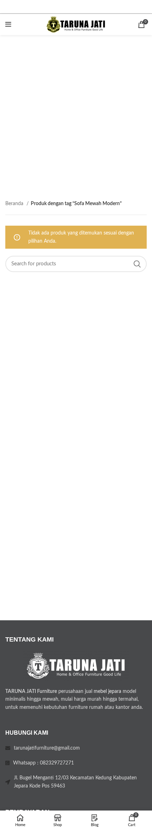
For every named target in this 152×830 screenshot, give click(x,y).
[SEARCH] (137, 264)
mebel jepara (107, 691)
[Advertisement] (76, 115)
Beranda (15, 203)
